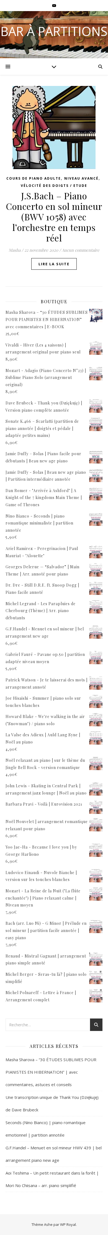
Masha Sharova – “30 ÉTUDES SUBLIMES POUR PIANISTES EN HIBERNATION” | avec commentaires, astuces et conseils (51, 1072)
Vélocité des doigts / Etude (54, 185)
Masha (14, 250)
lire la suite (54, 263)
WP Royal (68, 1224)
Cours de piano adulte (33, 178)
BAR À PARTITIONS (54, 31)
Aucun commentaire (80, 250)
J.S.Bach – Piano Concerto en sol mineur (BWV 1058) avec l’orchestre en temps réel (54, 217)
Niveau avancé (81, 178)
